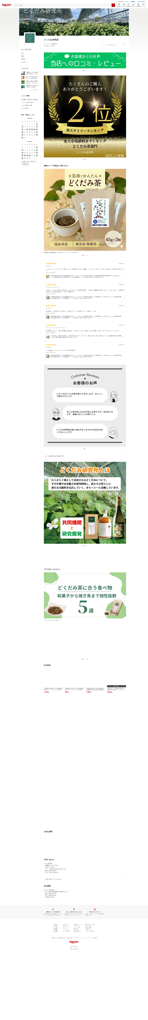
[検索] (113, 9)
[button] (142, 6)
